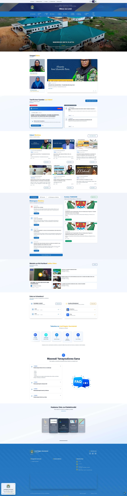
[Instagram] (93, 453)
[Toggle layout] (14, 484)
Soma (70, 115)
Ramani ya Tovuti (94, 493)
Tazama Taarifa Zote (92, 100)
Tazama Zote (58, 303)
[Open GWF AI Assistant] (124, 493)
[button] (46, 371)
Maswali (32, 1)
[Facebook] (90, 453)
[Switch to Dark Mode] (90, 1)
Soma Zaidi (51, 90)
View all (95, 264)
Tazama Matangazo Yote (46, 254)
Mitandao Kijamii (39, 1)
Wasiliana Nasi (52, 1)
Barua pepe (60, 1)
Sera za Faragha (83, 493)
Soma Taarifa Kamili (35, 125)
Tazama (37, 213)
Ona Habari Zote (92, 135)
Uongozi (46, 1)
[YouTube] (95, 453)
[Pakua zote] (58, 309)
